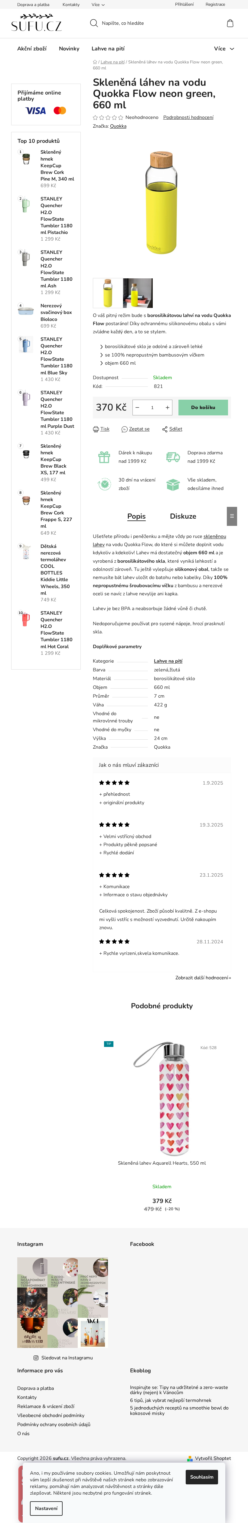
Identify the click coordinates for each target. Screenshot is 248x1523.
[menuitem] (32, 48)
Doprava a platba (33, 5)
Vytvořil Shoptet (213, 1458)
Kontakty (71, 5)
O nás (23, 1433)
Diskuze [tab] (183, 516)
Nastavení (46, 1508)
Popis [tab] (136, 516)
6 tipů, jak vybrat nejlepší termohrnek (170, 1400)
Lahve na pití (168, 661)
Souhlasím (202, 1477)
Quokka (118, 126)
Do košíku (203, 407)
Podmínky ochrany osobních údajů (53, 1424)
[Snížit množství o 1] (137, 407)
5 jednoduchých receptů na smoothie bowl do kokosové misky (179, 1411)
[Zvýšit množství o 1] (167, 407)
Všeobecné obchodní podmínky (50, 1415)
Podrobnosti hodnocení (188, 117)
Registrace (215, 4)
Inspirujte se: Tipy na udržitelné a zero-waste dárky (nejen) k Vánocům (179, 1390)
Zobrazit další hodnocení (201, 977)
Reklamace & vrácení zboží (45, 1406)
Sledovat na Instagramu (67, 1358)
